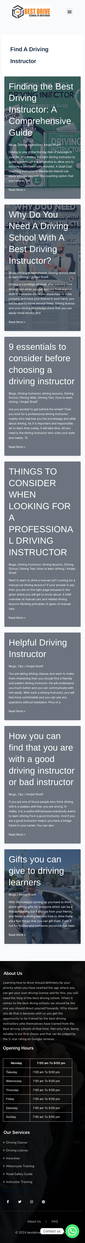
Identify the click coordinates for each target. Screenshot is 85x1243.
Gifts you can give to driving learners (36, 870)
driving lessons (52, 393)
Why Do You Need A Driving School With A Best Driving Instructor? (38, 237)
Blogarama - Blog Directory (21, 1191)
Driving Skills (28, 397)
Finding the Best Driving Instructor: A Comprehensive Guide (41, 109)
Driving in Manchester (32, 273)
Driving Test (46, 397)
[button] (69, 11)
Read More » (17, 190)
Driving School (58, 273)
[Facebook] (8, 1202)
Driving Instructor (29, 145)
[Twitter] (20, 1202)
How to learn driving (50, 568)
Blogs (12, 145)
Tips (21, 666)
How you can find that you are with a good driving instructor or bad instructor (42, 759)
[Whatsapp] (72, 1231)
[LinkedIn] (32, 1202)
